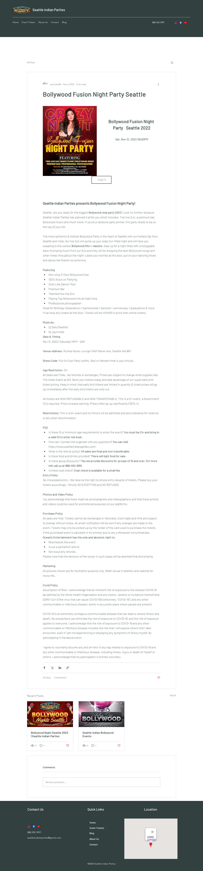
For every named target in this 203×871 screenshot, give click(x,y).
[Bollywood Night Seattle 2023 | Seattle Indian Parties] (50, 714)
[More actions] (158, 84)
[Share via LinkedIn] (59, 667)
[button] (172, 62)
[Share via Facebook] (44, 667)
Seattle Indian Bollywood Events (98, 734)
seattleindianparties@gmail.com (44, 837)
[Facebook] (180, 22)
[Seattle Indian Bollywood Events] (101, 714)
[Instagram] (175, 22)
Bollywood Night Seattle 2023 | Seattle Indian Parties (49, 734)
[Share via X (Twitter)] (52, 667)
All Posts (31, 62)
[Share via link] (67, 667)
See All (173, 695)
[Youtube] (185, 22)
